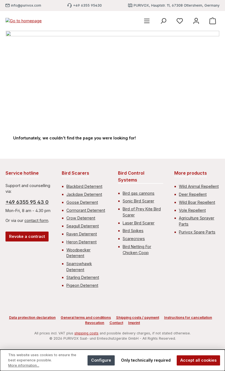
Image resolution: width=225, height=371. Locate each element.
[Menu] (147, 20)
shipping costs (86, 333)
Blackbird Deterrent (84, 186)
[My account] (196, 20)
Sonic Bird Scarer (138, 201)
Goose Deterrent (82, 202)
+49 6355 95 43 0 (27, 202)
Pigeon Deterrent (82, 285)
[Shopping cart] (213, 20)
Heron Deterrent (81, 242)
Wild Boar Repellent (197, 202)
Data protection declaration (32, 317)
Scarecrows (134, 238)
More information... (23, 365)
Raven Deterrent (81, 234)
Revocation (94, 323)
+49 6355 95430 (87, 5)
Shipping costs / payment (137, 317)
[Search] (163, 20)
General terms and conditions (86, 317)
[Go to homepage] (23, 21)
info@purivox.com (26, 5)
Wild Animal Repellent (199, 186)
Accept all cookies (198, 360)
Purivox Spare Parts (197, 232)
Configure (101, 360)
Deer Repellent (193, 194)
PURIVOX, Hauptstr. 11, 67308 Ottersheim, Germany (177, 5)
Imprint (134, 323)
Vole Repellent (192, 210)
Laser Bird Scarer (138, 223)
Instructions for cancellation (188, 317)
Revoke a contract (27, 236)
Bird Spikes (133, 230)
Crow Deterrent (80, 218)
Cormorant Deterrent (85, 210)
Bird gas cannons (138, 193)
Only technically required (146, 360)
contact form (36, 220)
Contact (116, 323)
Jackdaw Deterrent (84, 194)
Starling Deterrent (82, 277)
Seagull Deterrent (82, 226)
